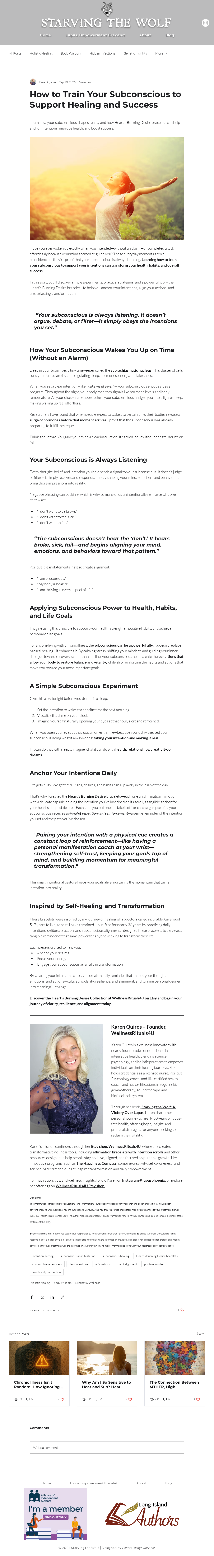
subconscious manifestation (78, 1256)
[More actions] (181, 81)
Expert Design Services (138, 1548)
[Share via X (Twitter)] (42, 1297)
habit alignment (127, 1264)
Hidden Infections (102, 53)
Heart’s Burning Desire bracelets (157, 1256)
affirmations (103, 1264)
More (159, 53)
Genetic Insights (135, 53)
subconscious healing (116, 1256)
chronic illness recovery (47, 1264)
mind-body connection (46, 1272)
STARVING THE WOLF (106, 20)
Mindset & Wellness (87, 1282)
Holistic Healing (41, 53)
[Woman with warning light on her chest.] (39, 1358)
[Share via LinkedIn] (52, 1297)
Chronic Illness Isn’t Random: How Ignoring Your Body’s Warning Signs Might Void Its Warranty (37, 1384)
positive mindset (154, 1264)
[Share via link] (62, 1297)
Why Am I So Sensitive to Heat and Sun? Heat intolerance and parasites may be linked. (106, 1384)
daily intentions (78, 1264)
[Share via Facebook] (32, 1297)
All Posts (15, 53)
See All (201, 1333)
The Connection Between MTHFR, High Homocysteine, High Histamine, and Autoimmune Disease (174, 1384)
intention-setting (43, 1256)
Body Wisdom (71, 53)
